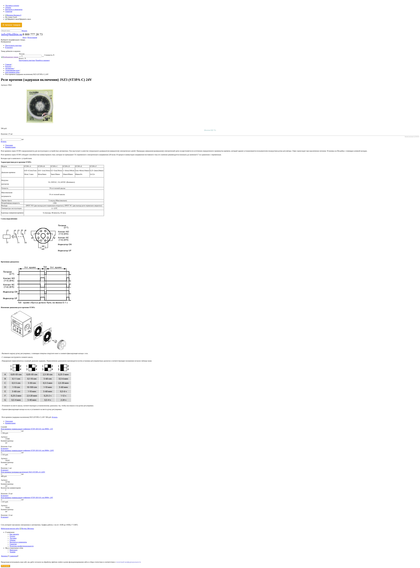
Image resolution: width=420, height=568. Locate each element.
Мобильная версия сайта (10, 528)
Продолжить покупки (13, 45)
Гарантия (8, 11)
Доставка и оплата (12, 5)
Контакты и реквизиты (13, 9)
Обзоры (8, 7)
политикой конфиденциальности (128, 562)
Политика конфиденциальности (22, 546)
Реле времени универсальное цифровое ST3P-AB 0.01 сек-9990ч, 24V (27, 497)
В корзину (9, 47)
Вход (24, 37)
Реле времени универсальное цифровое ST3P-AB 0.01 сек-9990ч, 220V (27, 450)
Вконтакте (13, 550)
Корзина (17, 15)
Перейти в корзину (43, 60)
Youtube (12, 552)
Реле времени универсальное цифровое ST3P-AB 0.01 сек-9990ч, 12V (27, 429)
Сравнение (13, 556)
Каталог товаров (11, 25)
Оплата (12, 536)
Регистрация (32, 37)
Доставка (13, 538)
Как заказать (14, 534)
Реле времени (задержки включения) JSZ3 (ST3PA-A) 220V (23, 472)
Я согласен (5, 566)
